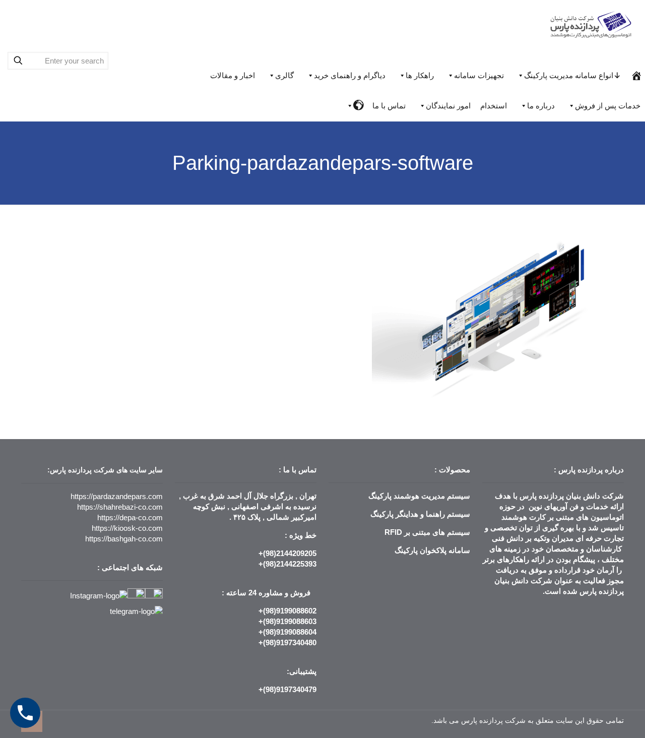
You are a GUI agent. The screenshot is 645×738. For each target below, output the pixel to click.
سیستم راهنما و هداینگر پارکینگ (420, 514)
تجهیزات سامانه (479, 75)
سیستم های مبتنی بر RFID (427, 532)
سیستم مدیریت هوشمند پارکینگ (419, 495)
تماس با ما (389, 105)
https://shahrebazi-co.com (120, 507)
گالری (284, 75)
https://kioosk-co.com (127, 528)
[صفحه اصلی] (636, 75)
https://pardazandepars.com (117, 496)
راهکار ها (420, 75)
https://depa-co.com (130, 517)
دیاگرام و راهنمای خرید (349, 75)
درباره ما (541, 105)
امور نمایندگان (448, 105)
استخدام (493, 105)
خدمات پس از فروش (607, 105)
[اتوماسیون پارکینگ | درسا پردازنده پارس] (591, 22)
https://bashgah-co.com (124, 538)
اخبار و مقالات (232, 75)
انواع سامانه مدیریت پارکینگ (568, 75)
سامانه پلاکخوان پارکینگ (432, 550)
